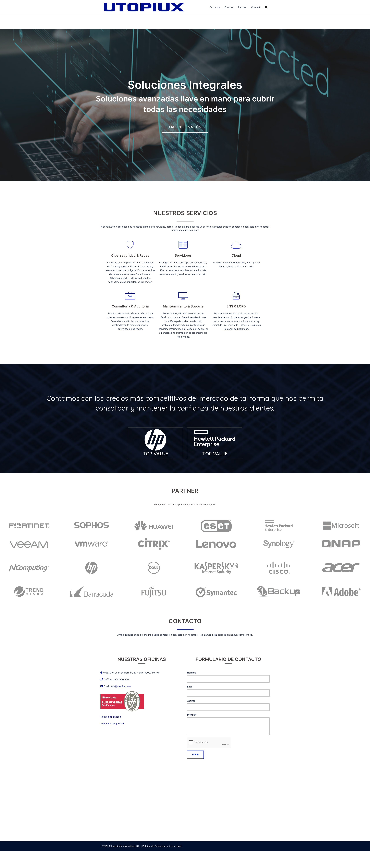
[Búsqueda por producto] (266, 7)
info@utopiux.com (121, 686)
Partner (242, 7)
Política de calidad (111, 716)
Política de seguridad (112, 723)
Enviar (195, 754)
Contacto (256, 7)
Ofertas (229, 7)
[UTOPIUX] (144, 6)
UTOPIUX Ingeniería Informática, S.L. (120, 846)
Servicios (215, 7)
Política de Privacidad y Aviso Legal (162, 846)
